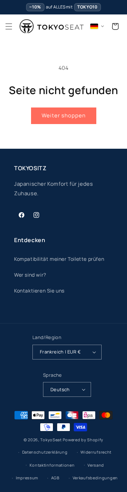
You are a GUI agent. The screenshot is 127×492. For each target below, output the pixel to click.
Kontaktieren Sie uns (39, 290)
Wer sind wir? (30, 274)
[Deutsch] (97, 26)
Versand (95, 465)
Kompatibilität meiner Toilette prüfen (59, 259)
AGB (55, 477)
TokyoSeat (50, 439)
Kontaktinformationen (52, 465)
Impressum (27, 477)
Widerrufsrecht (95, 452)
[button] (9, 26)
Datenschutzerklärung (45, 452)
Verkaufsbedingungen (95, 477)
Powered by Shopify (83, 439)
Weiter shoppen (64, 115)
